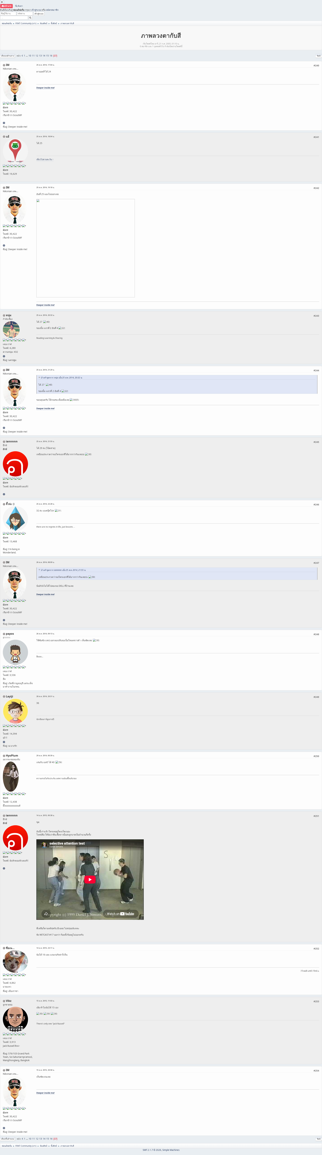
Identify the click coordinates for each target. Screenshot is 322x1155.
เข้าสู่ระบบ (36, 9)
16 (51, 55)
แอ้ (7, 136)
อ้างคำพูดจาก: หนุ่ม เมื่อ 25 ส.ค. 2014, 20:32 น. (61, 377)
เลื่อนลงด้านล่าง (7, 55)
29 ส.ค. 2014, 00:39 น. (45, 755)
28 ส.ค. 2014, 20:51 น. (45, 696)
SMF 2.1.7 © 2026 (152, 1149)
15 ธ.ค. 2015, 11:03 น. (45, 1000)
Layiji (9, 696)
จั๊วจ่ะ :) (10, 504)
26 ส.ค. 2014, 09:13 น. (45, 633)
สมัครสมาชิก (52, 9)
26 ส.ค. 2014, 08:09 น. (45, 562)
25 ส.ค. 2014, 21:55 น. (45, 441)
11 (33, 55)
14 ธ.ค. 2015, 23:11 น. (45, 948)
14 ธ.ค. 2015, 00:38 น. (45, 815)
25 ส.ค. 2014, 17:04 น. (45, 65)
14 (44, 55)
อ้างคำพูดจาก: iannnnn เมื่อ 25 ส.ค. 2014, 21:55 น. (63, 570)
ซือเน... (10, 948)
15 (47, 55)
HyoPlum (12, 755)
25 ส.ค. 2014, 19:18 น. (45, 187)
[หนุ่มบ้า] (4, 356)
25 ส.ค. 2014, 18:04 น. (45, 136)
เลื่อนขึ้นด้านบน (7, 1139)
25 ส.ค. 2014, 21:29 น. (45, 369)
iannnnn (12, 441)
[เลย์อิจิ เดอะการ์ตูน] (4, 741)
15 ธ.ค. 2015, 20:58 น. (45, 1070)
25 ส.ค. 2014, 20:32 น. (45, 315)
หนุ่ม (8, 315)
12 (37, 55)
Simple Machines (170, 1149)
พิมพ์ (318, 55)
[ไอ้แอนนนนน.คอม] (4, 494)
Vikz (8, 1001)
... (27, 55)
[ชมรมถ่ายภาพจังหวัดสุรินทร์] (4, 122)
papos (10, 634)
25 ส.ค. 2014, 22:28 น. (45, 504)
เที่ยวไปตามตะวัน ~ (44, 159)
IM (7, 65)
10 (30, 55)
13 (40, 55)
